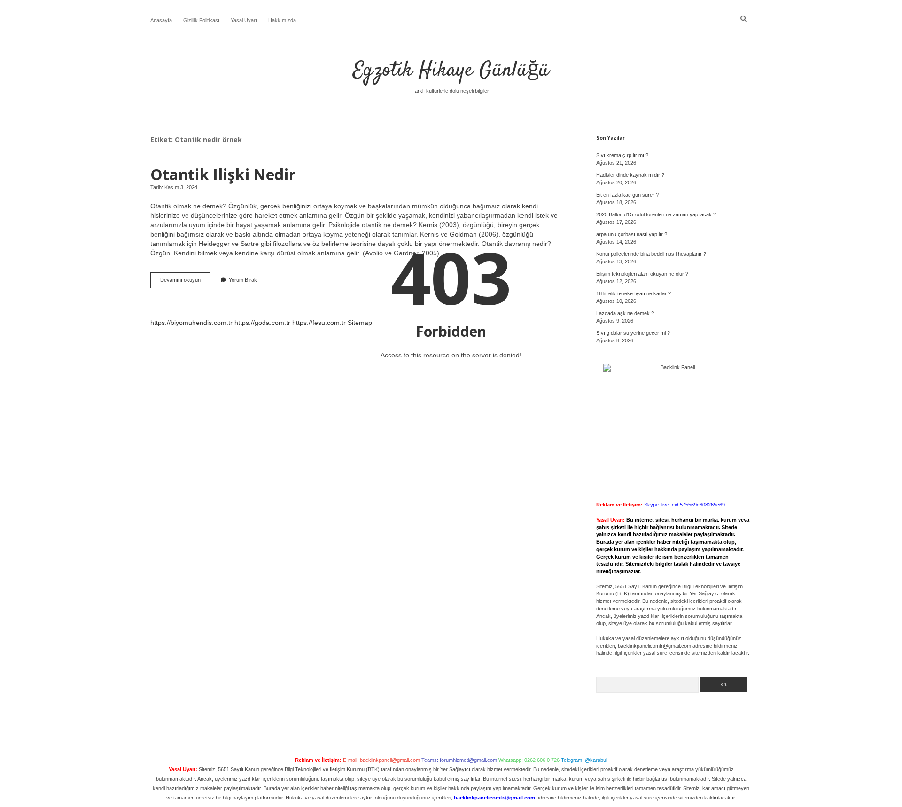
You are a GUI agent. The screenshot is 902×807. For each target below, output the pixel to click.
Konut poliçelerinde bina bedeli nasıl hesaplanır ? (651, 254)
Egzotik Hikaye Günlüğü (451, 70)
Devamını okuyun (185, 282)
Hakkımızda (282, 20)
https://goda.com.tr (262, 322)
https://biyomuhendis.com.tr (191, 322)
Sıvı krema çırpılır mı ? (622, 155)
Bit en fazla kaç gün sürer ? (627, 195)
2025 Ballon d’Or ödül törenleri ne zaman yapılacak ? (656, 214)
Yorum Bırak (243, 280)
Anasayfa (161, 20)
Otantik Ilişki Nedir (222, 174)
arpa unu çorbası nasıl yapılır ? (631, 234)
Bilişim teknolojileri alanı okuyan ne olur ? (642, 274)
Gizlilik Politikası (201, 20)
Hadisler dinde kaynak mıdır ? (630, 175)
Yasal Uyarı (244, 20)
